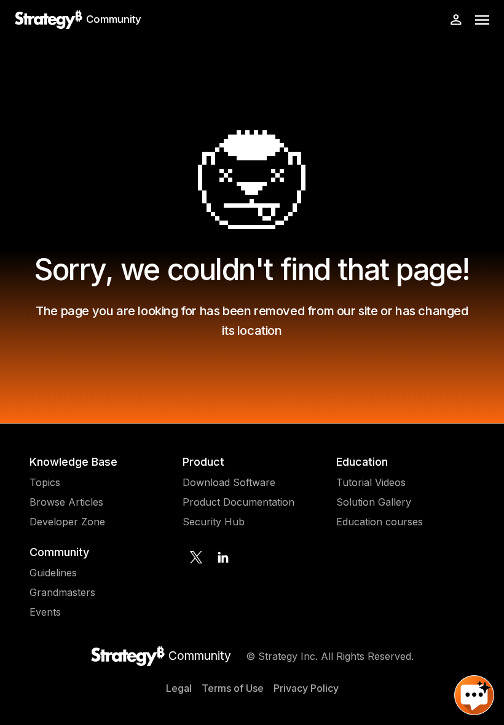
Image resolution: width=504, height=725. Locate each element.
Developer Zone (67, 521)
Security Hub (214, 521)
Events (45, 612)
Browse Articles (66, 502)
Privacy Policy (306, 688)
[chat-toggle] (474, 695)
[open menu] (482, 20)
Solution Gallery (373, 502)
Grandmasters (62, 592)
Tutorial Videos (371, 482)
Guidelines (53, 572)
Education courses (379, 521)
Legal (179, 688)
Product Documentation (238, 502)
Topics (45, 482)
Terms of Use (233, 688)
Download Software (229, 482)
